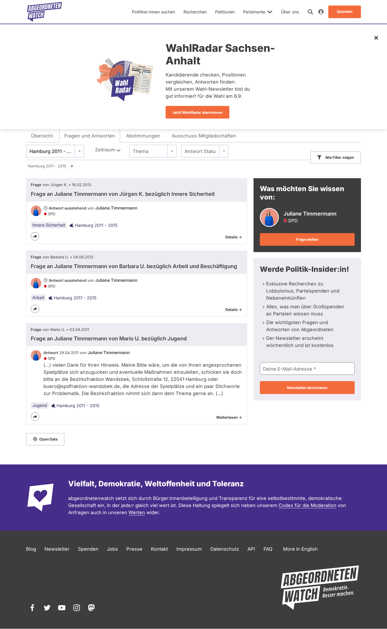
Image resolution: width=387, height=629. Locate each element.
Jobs (112, 549)
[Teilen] (35, 236)
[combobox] (55, 151)
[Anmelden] (321, 12)
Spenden (88, 549)
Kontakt (159, 549)
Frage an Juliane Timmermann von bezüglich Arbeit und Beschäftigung (134, 266)
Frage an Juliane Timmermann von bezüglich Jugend (109, 338)
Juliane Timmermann (116, 208)
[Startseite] (44, 12)
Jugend (39, 405)
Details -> (233, 237)
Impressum (189, 549)
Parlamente (254, 11)
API (251, 549)
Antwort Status (200, 151)
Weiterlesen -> (229, 417)
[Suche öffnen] (310, 12)
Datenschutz (224, 549)
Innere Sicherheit (48, 225)
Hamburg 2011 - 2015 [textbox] (53, 151)
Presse (134, 549)
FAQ (268, 549)
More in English (300, 549)
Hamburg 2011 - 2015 (47, 166)
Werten (136, 512)
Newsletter (57, 549)
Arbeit (38, 297)
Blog (31, 549)
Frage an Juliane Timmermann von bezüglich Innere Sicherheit (123, 194)
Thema (140, 151)
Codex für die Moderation (307, 505)
